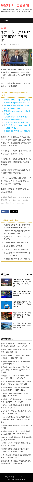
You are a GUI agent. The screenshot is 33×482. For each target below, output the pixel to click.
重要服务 (5, 274)
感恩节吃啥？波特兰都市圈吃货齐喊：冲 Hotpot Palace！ (22, 294)
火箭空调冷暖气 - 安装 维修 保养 (16, 117)
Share (6, 211)
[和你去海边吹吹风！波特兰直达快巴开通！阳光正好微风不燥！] (6, 324)
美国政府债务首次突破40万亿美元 (13, 425)
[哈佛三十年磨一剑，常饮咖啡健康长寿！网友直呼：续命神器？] (6, 313)
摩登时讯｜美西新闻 (15, 5)
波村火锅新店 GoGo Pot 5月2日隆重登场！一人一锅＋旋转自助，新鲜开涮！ (22, 283)
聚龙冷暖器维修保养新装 (13, 120)
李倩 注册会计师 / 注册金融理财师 (16, 122)
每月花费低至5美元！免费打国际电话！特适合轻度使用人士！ (22, 304)
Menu (6, 21)
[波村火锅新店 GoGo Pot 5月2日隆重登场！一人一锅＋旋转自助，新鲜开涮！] (6, 280)
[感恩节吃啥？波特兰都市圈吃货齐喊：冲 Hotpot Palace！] (6, 292)
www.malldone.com (21, 477)
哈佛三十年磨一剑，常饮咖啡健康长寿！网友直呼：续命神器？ (22, 315)
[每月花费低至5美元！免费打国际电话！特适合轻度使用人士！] (6, 302)
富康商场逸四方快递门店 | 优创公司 (17, 131)
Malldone (6, 45)
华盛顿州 (3, 28)
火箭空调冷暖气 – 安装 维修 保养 (16, 243)
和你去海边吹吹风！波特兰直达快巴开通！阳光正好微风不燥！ (22, 325)
